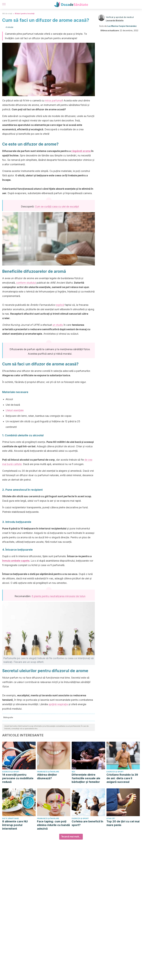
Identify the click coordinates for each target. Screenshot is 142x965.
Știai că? (110, 818)
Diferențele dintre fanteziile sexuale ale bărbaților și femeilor (86, 778)
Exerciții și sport (10, 772)
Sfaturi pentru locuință (24, 13)
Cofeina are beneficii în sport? (87, 823)
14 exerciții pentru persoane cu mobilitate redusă (17, 778)
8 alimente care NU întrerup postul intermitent (15, 825)
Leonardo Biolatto (115, 20)
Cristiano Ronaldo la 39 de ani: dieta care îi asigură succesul (122, 778)
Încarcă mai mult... (71, 836)
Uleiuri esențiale (15, 410)
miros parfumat (53, 100)
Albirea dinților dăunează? (47, 776)
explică (60, 304)
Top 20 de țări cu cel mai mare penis (123, 823)
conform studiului (26, 282)
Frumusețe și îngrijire (48, 772)
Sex (73, 772)
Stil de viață (7, 13)
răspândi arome (81, 151)
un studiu (58, 324)
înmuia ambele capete (15, 560)
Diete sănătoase (10, 818)
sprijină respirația (58, 704)
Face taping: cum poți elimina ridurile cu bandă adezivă (53, 825)
